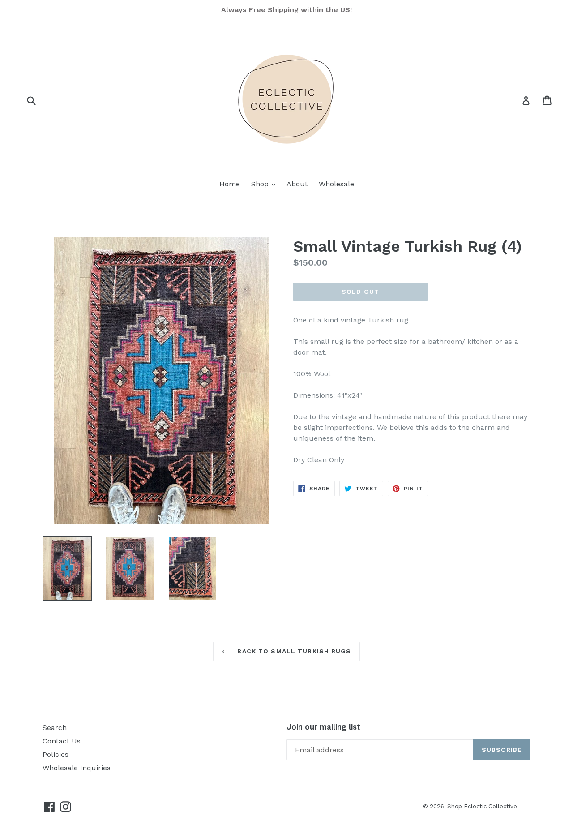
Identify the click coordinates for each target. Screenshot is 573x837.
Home (229, 184)
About (297, 184)
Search (55, 727)
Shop (265, 183)
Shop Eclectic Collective (482, 806)
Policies (55, 754)
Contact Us (62, 741)
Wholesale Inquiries (77, 768)
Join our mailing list (323, 726)
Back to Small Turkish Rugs (293, 651)
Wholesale (336, 184)
